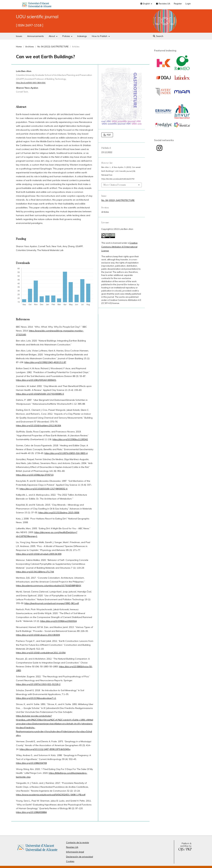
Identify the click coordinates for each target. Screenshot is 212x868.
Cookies (70, 861)
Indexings (82, 36)
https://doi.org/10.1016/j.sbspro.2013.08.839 (38, 635)
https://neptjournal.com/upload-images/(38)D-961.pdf (51, 603)
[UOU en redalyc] (163, 126)
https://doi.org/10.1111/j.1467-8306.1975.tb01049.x (45, 749)
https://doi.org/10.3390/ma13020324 (58, 621)
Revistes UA (164, 3)
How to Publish (100, 36)
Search (159, 36)
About (52, 36)
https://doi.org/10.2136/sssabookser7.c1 (36, 698)
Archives (29, 46)
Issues (19, 36)
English (146, 3)
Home (19, 46)
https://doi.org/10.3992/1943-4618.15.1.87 (45, 362)
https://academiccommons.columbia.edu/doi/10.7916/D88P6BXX (48, 585)
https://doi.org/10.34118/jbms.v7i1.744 (35, 571)
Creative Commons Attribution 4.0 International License (119, 247)
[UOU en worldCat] (182, 126)
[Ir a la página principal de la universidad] (36, 5)
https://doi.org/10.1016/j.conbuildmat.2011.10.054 (40, 652)
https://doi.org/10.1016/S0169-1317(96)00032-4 (43, 488)
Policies (66, 36)
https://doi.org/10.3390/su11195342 (70, 439)
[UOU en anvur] (182, 118)
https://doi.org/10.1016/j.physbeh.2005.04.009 (38, 554)
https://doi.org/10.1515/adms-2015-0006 (58, 512)
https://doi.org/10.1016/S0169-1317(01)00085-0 (40, 394)
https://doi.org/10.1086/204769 (31, 763)
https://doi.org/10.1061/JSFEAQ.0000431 (36, 380)
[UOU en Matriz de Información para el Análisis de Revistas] (182, 93)
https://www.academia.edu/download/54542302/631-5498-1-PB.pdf (50, 794)
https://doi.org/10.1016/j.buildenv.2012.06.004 (38, 425)
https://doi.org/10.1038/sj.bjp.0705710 (34, 474)
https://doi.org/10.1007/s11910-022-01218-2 (38, 684)
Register (178, 3)
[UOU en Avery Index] (163, 99)
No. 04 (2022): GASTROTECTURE (52, 46)
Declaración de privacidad (79, 856)
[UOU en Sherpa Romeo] (182, 70)
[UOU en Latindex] (182, 79)
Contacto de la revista (77, 842)
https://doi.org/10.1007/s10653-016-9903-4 (66, 453)
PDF (108, 135)
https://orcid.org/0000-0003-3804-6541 (30, 83)
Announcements (35, 36)
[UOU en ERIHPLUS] (163, 113)
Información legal (75, 851)
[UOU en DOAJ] (163, 79)
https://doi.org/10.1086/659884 (31, 812)
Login (188, 3)
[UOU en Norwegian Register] (163, 70)
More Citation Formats (115, 185)
